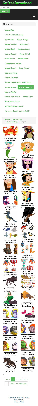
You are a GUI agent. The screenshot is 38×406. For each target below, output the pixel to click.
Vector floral (25, 54)
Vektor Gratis (17, 119)
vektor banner (10, 54)
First (8, 379)
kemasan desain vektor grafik (17, 111)
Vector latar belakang (14, 35)
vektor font (28, 96)
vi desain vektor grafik (14, 106)
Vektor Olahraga (12, 122)
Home (8, 119)
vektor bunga (22, 39)
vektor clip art (10, 92)
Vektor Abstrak (11, 44)
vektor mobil (23, 58)
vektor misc (9, 30)
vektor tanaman (11, 77)
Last (11, 383)
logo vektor (24, 68)
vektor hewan (10, 68)
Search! (6, 11)
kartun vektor (10, 87)
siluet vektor (10, 58)
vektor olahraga (25, 87)
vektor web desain (12, 96)
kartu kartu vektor (12, 101)
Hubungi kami (19, 400)
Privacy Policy (19, 402)
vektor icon (9, 39)
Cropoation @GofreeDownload (19, 397)
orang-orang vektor (13, 63)
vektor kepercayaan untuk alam (18, 82)
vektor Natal (10, 49)
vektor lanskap (11, 73)
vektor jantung (24, 49)
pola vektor (24, 44)
